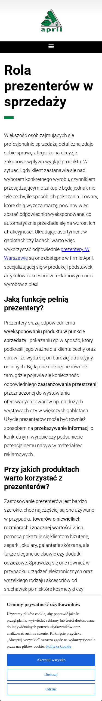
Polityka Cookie (58, 646)
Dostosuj (51, 675)
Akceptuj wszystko (51, 660)
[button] (51, 45)
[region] (51, 648)
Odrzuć (51, 689)
